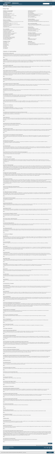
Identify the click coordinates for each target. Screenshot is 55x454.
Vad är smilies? (5, 43)
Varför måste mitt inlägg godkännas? (7, 38)
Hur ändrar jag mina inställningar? (7, 20)
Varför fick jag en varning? (6, 36)
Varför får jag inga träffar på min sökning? (33, 28)
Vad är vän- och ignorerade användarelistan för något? (34, 24)
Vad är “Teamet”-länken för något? (32, 17)
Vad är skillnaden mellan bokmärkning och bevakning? (34, 33)
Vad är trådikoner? (5, 48)
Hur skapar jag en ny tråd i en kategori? (8, 29)
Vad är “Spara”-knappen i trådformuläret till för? (9, 37)
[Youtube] (49, 448)
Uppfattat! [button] (50, 452)
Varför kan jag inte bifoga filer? (7, 35)
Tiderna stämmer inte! (6, 22)
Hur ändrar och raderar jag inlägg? (7, 30)
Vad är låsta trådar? (5, 47)
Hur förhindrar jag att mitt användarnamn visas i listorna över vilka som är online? (13, 21)
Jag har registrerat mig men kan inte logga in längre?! (9, 15)
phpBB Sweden (9, 447)
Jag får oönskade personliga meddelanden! (33, 20)
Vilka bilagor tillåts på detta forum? (32, 38)
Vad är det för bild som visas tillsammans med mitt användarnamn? (11, 24)
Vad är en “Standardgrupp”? (31, 16)
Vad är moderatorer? (30, 12)
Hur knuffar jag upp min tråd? (6, 39)
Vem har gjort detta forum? (31, 42)
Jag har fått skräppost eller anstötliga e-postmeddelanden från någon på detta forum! (38, 21)
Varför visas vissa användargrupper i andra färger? (34, 15)
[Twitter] (48, 448)
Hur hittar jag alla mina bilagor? (32, 39)
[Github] (46, 448)
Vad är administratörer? (31, 11)
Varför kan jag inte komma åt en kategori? (8, 34)
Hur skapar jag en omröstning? (7, 32)
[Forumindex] (7, 3)
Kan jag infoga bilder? (6, 44)
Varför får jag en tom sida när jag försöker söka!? (34, 29)
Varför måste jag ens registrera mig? (7, 11)
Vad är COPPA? (5, 12)
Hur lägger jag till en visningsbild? (7, 25)
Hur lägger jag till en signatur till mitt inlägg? (8, 31)
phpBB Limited (25, 421)
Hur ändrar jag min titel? (6, 26)
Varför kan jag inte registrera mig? (7, 13)
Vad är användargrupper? (31, 13)
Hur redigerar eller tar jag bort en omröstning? (8, 33)
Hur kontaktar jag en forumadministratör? (33, 44)
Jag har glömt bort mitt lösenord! (7, 16)
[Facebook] (44, 448)
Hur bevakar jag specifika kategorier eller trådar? (34, 34)
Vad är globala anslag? (6, 45)
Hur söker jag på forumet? (31, 27)
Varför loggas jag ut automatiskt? (7, 17)
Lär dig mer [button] (24, 452)
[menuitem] (8, 1)
